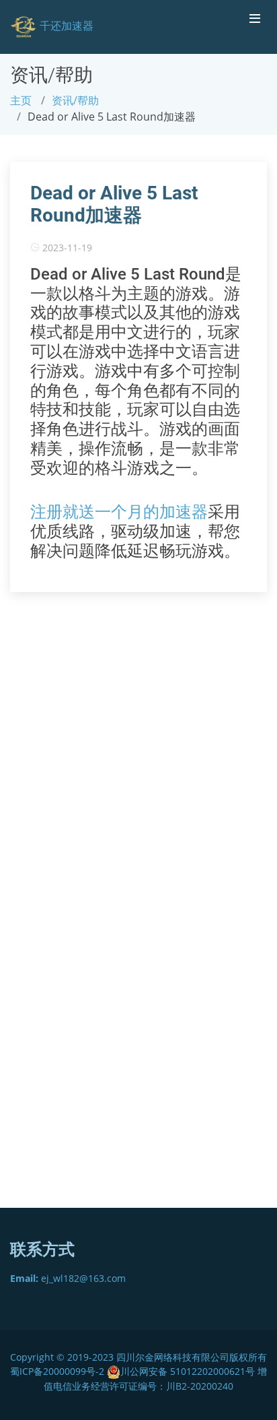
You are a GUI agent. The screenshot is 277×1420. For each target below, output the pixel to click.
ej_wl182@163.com (68, 1278)
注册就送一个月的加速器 (119, 512)
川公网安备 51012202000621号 (187, 1371)
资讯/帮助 (75, 100)
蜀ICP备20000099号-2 (58, 1371)
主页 (21, 100)
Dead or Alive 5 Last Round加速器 (114, 204)
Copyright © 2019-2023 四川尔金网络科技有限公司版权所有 (138, 1357)
